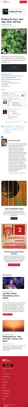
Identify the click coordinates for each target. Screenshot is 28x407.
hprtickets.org (6, 81)
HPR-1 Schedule (6, 373)
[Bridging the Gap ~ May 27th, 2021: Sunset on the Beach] (13, 326)
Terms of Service (6, 396)
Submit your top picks (14, 264)
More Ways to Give (6, 390)
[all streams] (26, 405)
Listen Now (14, 218)
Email (10, 74)
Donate (24, 2)
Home (4, 371)
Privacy (4, 399)
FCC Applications (6, 393)
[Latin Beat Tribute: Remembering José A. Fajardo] (13, 283)
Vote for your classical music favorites (14, 253)
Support (3, 77)
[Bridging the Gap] (5, 11)
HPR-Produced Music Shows (8, 291)
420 (21, 129)
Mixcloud (21, 76)
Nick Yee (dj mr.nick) (7, 24)
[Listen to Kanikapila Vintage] (14, 193)
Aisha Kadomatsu (6, 343)
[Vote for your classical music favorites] (14, 236)
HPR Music (15, 129)
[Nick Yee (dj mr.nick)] (4, 142)
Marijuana (8, 132)
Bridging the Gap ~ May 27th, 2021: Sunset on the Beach (13, 338)
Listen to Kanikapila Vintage (14, 209)
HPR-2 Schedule (6, 376)
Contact (4, 385)
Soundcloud (14, 76)
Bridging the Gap (15, 12)
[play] (2, 405)
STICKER (8, 86)
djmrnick (7, 129)
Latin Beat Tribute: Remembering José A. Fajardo (11, 295)
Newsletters (5, 382)
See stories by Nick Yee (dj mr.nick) (16, 173)
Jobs (4, 379)
